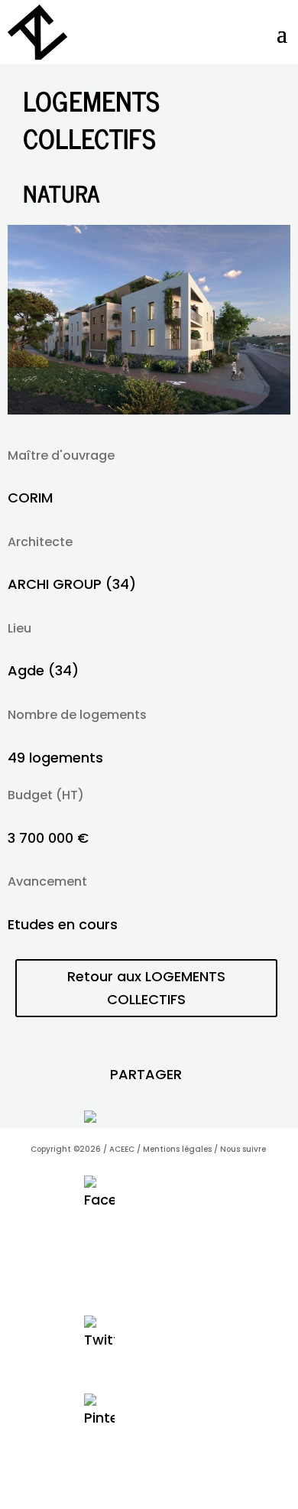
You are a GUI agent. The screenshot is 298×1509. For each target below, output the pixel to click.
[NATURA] (149, 409)
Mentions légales (177, 1149)
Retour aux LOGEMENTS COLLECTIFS (146, 988)
